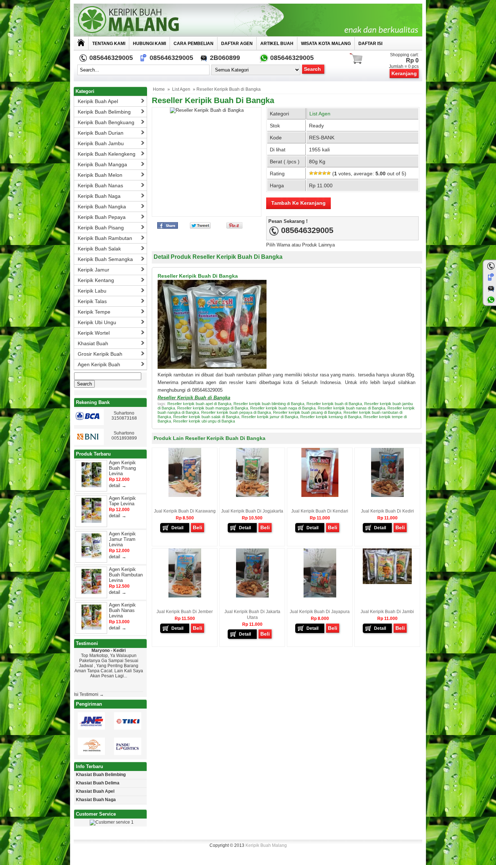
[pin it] (233, 227)
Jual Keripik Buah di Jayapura (320, 611)
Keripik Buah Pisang (101, 227)
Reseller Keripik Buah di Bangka (213, 100)
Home (159, 89)
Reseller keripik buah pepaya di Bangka (236, 412)
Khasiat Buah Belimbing (101, 774)
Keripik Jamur (93, 270)
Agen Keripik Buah (99, 364)
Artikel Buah (276, 43)
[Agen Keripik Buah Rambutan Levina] (91, 592)
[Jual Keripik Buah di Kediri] (387, 495)
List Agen (181, 89)
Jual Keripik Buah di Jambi (387, 611)
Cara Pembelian (194, 43)
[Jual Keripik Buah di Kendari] (319, 495)
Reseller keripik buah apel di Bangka (199, 403)
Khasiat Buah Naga (96, 799)
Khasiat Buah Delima (97, 783)
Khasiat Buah (93, 343)
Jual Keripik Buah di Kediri (387, 511)
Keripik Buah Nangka (102, 206)
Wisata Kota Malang (326, 43)
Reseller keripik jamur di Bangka (269, 417)
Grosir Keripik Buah (100, 354)
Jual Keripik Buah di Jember (184, 611)
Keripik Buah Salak (99, 249)
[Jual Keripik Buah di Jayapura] (320, 596)
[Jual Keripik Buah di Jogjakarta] (252, 495)
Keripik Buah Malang (266, 845)
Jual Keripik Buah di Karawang (185, 511)
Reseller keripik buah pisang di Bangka (307, 412)
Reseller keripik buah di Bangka (334, 403)
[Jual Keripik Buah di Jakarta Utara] (252, 596)
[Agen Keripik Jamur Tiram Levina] (91, 557)
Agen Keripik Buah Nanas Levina (122, 610)
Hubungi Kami (149, 43)
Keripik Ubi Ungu (97, 322)
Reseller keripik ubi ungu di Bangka (204, 421)
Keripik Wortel (94, 333)
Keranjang (404, 73)
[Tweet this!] (200, 227)
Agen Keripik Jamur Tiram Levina (122, 539)
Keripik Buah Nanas (100, 185)
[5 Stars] (328, 173)
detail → (117, 485)
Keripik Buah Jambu (101, 143)
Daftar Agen (237, 43)
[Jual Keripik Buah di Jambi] (387, 582)
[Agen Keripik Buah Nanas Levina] (91, 628)
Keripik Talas (92, 301)
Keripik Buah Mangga (102, 164)
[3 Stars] (320, 173)
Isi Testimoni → (89, 694)
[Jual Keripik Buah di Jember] (184, 596)
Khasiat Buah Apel (95, 791)
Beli (197, 527)
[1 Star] (311, 173)
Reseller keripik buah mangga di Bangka (212, 408)
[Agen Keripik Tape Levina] (91, 521)
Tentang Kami (108, 43)
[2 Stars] (315, 173)
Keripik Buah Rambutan (105, 238)
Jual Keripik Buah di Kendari (319, 511)
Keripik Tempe (94, 312)
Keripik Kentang (96, 280)
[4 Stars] (324, 173)
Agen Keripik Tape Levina (122, 500)
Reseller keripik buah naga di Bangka (283, 408)
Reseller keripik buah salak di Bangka (206, 417)
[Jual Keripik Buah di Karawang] (184, 495)
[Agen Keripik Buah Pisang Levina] (91, 486)
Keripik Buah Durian (100, 133)
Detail (177, 527)
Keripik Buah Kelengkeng (106, 154)
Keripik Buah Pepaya (102, 217)
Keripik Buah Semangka (105, 259)
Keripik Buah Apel (98, 101)
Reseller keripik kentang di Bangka (330, 417)
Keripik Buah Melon (100, 175)
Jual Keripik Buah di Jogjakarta (252, 511)
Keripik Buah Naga (99, 196)
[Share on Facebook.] (167, 227)
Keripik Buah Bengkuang (106, 122)
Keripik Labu (92, 291)
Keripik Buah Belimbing (104, 112)
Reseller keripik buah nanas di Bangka (351, 408)
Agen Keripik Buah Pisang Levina (122, 468)
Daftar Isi (370, 43)
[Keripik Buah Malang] (248, 20)
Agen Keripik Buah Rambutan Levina (126, 575)
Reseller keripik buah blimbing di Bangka (268, 403)
